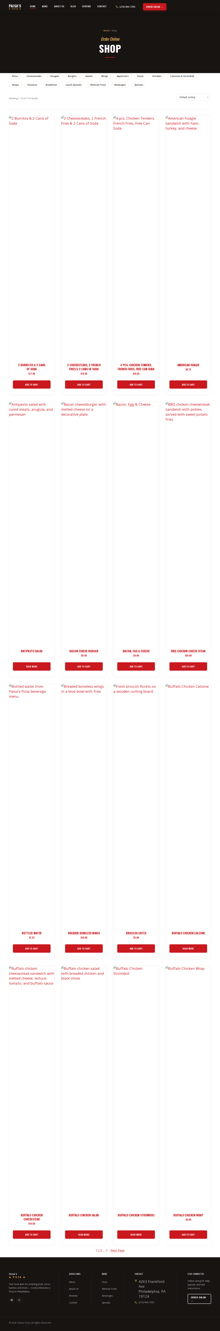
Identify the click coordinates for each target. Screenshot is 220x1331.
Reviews (86, 6)
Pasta (140, 76)
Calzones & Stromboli (182, 76)
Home (33, 6)
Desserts (32, 84)
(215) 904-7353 (146, 1302)
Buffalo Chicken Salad (84, 1215)
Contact (102, 6)
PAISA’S (15, 6)
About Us (59, 6)
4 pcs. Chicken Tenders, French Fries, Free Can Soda (136, 367)
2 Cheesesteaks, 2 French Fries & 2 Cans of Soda (84, 367)
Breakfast (51, 84)
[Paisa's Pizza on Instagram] (19, 1300)
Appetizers (123, 76)
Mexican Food (98, 84)
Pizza (15, 76)
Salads (88, 76)
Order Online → (154, 6)
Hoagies (54, 76)
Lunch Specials (74, 84)
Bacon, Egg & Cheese (136, 651)
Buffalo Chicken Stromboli (136, 1215)
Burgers (72, 76)
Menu (45, 6)
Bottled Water (32, 933)
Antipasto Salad (32, 651)
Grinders (157, 76)
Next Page (117, 1250)
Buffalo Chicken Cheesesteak (32, 1217)
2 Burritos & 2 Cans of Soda (31, 367)
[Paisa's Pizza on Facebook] (12, 1300)
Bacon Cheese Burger (83, 651)
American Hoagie (188, 365)
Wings (104, 76)
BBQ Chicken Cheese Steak (188, 651)
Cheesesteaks (34, 76)
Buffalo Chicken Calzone (188, 933)
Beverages (120, 84)
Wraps (15, 84)
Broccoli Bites (136, 933)
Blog (73, 6)
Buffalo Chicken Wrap (188, 1215)
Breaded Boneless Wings (84, 933)
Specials (138, 84)
